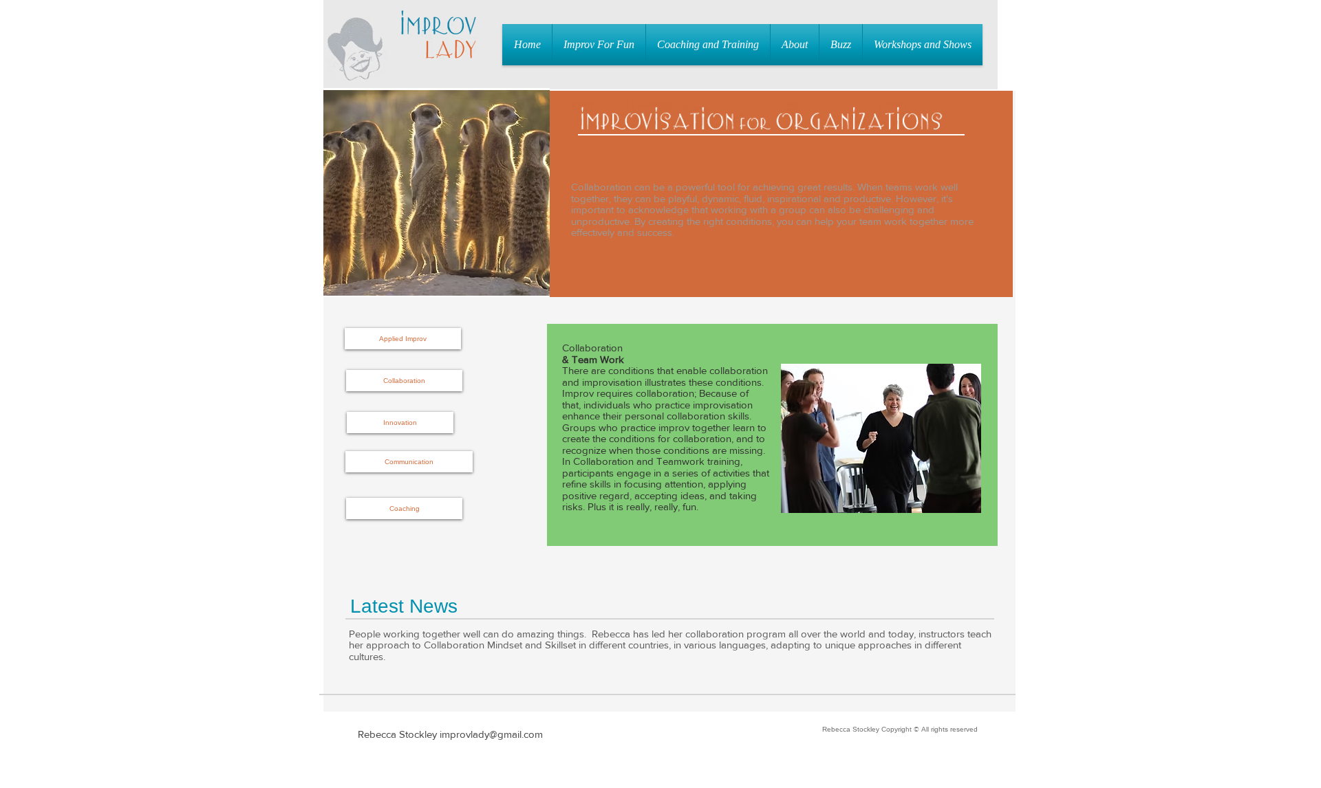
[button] (598, 44)
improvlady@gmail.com (491, 734)
